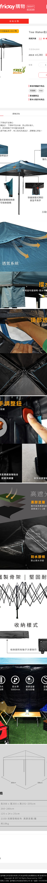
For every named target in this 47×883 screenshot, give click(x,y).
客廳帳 (33, 90)
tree (41, 90)
